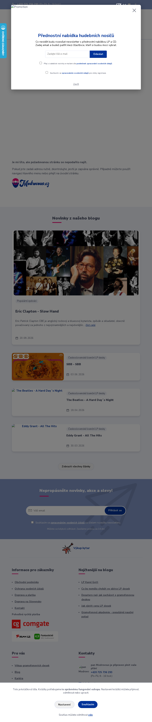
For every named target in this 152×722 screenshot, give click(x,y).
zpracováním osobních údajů (75, 73)
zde (90, 715)
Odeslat (98, 54)
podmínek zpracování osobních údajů (94, 63)
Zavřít (76, 84)
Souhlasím (88, 704)
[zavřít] (134, 11)
